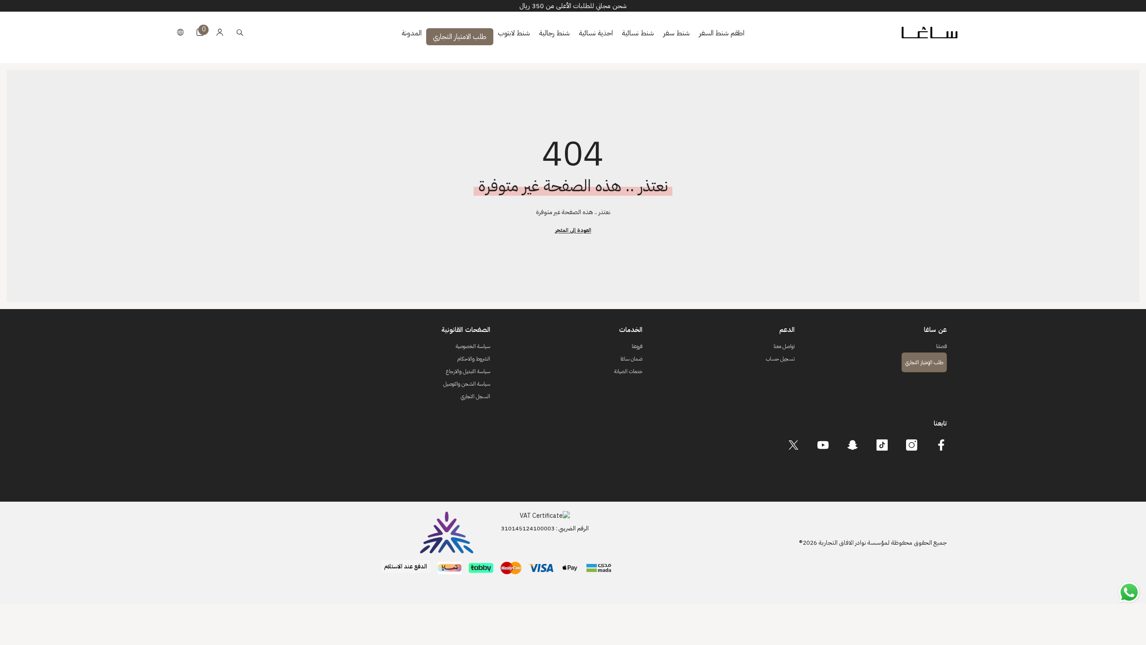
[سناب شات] (852, 445)
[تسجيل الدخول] (219, 32)
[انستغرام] (911, 445)
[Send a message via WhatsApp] (1129, 592)
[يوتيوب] (823, 445)
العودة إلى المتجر (573, 230)
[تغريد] (793, 445)
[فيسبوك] (941, 445)
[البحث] (240, 32)
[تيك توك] (882, 445)
